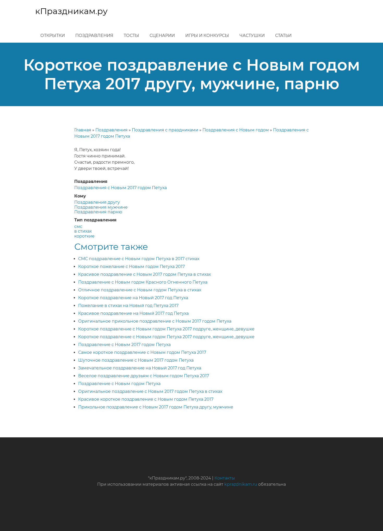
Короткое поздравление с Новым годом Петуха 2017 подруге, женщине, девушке (166, 329)
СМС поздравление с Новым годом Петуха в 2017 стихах (138, 258)
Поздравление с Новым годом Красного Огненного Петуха (142, 282)
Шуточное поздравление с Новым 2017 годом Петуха (136, 360)
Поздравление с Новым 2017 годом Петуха (124, 344)
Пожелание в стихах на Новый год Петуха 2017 (128, 305)
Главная (82, 129)
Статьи (283, 35)
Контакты (224, 478)
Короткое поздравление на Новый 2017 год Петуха (133, 297)
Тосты (131, 35)
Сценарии (162, 35)
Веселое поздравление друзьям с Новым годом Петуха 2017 (143, 375)
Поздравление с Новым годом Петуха (119, 383)
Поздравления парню (98, 211)
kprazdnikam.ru (240, 484)
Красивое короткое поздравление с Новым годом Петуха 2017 (145, 399)
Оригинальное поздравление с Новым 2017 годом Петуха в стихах (150, 391)
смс (78, 226)
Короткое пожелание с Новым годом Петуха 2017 (131, 266)
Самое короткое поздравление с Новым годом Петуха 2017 (142, 352)
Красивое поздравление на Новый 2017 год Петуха (133, 313)
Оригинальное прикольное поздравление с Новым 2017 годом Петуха (154, 321)
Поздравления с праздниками (165, 129)
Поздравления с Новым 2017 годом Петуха (120, 187)
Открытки (52, 35)
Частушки (252, 35)
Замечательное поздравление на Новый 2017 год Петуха (139, 368)
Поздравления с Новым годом (235, 129)
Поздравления (94, 35)
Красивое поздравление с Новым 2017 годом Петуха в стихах (144, 274)
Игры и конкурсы (207, 35)
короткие (84, 236)
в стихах (83, 231)
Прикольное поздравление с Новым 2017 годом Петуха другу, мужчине (155, 407)
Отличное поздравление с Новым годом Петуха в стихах (139, 289)
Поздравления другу (97, 202)
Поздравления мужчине (101, 207)
